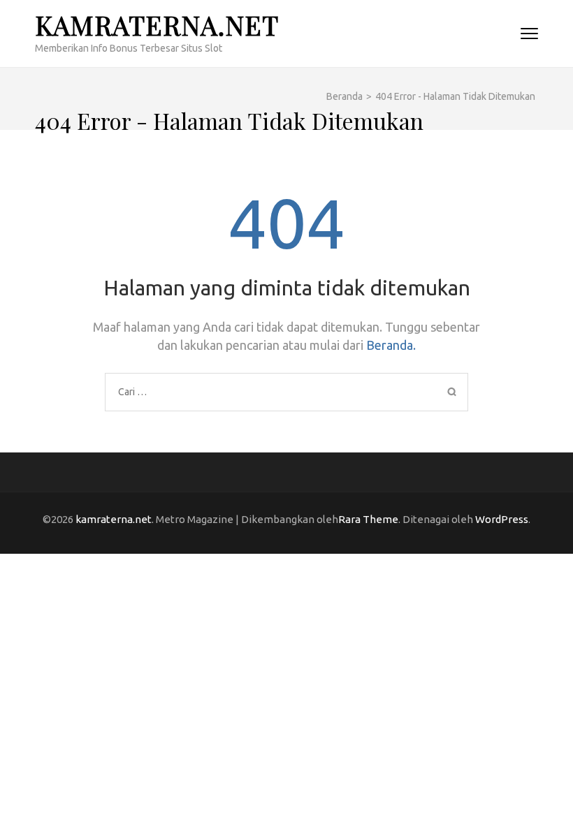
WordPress (501, 519)
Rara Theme (368, 519)
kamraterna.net (157, 25)
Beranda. (391, 345)
